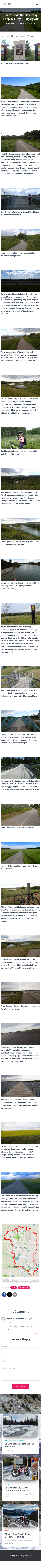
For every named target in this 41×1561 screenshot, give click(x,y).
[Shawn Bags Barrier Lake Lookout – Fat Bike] (20, 1515)
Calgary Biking (24, 1287)
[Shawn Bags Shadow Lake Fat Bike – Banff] (20, 1425)
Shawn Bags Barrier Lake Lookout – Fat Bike (17, 1535)
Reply (36, 1333)
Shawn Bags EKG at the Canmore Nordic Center (16, 1489)
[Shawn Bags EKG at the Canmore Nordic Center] (20, 1469)
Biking (13, 1287)
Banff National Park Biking (14, 1440)
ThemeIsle (27, 1556)
